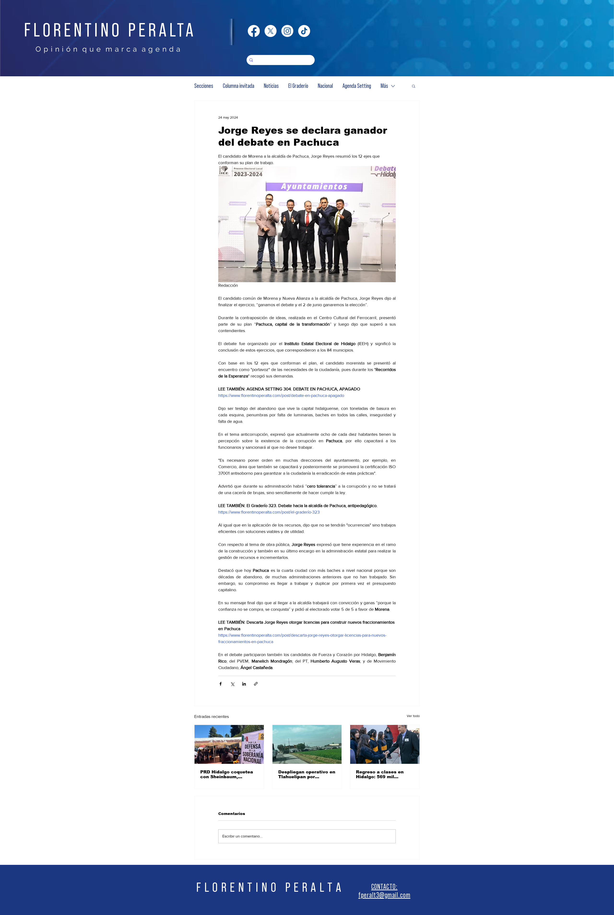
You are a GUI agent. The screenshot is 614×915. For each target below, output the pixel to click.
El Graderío (298, 86)
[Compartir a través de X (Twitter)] (232, 684)
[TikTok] (304, 31)
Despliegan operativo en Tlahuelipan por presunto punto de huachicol (306, 774)
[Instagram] (287, 31)
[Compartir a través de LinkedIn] (244, 684)
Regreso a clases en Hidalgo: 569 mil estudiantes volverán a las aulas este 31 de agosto (383, 774)
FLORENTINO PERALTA (110, 30)
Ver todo (413, 716)
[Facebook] (254, 31)
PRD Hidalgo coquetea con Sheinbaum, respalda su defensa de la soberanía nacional (227, 774)
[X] (271, 31)
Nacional (325, 86)
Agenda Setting (356, 86)
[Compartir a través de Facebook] (220, 684)
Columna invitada (238, 86)
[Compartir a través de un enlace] (256, 684)
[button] (413, 86)
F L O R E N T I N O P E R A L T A (269, 887)
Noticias (271, 86)
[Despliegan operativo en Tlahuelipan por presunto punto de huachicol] (307, 744)
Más (384, 86)
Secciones (203, 86)
